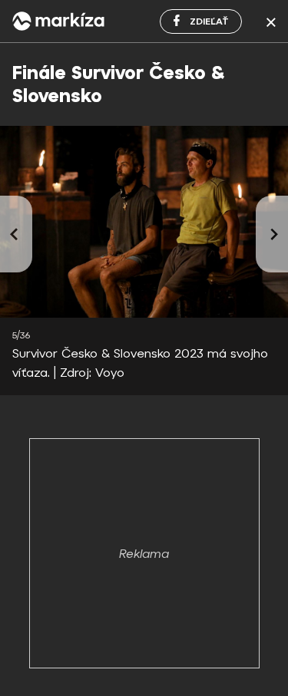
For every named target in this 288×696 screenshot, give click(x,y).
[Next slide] (272, 234)
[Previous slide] (16, 234)
